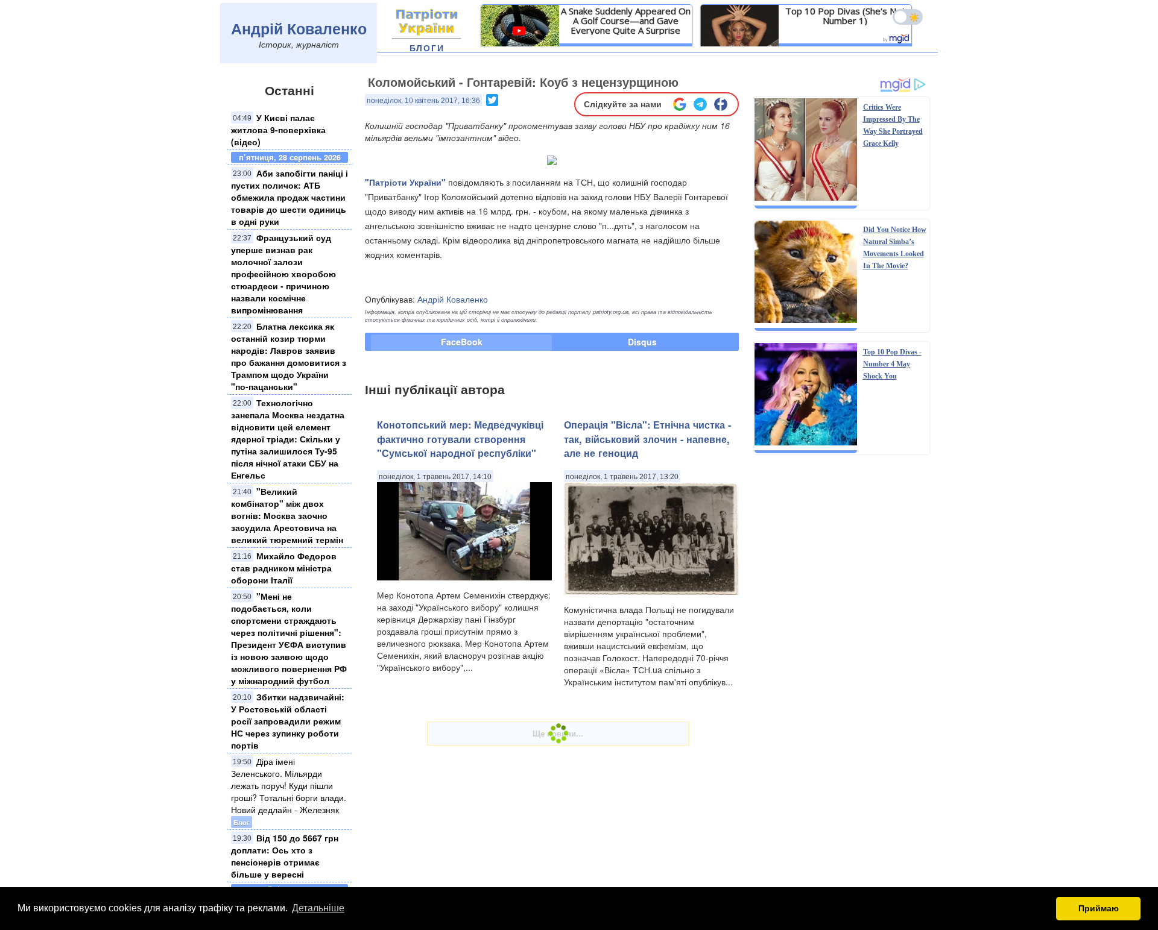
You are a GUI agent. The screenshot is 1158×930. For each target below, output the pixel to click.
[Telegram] (700, 104)
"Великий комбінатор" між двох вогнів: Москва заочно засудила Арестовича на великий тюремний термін (287, 515)
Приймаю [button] (1098, 908)
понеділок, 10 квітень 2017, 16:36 (423, 100)
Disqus (642, 342)
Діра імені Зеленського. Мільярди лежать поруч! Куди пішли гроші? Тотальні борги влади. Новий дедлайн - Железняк (288, 785)
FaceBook (461, 342)
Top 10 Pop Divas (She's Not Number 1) (845, 15)
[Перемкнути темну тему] (908, 17)
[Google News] (679, 104)
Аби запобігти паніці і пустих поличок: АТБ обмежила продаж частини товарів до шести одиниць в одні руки (289, 197)
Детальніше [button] (318, 908)
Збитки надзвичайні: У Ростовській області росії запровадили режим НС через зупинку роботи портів (287, 721)
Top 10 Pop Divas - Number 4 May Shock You (892, 364)
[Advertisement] (841, 646)
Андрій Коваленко (299, 28)
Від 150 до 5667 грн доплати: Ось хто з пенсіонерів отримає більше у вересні (284, 856)
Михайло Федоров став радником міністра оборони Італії (284, 568)
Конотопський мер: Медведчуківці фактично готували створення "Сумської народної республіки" (460, 439)
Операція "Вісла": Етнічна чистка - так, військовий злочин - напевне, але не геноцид (647, 439)
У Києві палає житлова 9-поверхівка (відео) (278, 130)
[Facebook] (720, 104)
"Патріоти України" (405, 182)
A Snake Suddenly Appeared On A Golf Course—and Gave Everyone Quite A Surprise (626, 20)
